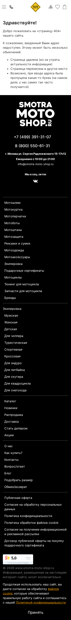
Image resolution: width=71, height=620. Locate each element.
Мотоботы (12, 223)
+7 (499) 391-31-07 (32, 137)
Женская (10, 322)
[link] (18, 560)
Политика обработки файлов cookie (31, 523)
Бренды (10, 298)
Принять (35, 612)
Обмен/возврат (15, 487)
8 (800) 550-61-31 (32, 145)
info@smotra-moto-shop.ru (35, 164)
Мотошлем (12, 203)
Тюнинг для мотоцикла (21, 284)
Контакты (11, 460)
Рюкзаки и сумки (17, 243)
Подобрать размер (18, 480)
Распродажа (13, 415)
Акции (9, 435)
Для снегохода (15, 390)
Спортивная (13, 349)
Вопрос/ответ (14, 466)
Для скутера (13, 376)
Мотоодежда (14, 250)
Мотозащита (13, 236)
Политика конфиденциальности (28, 516)
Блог (7, 473)
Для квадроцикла (17, 383)
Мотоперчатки (15, 216)
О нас (8, 446)
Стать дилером (15, 428)
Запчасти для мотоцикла (23, 291)
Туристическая (15, 343)
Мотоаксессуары (17, 257)
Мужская (11, 315)
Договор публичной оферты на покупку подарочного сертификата (34, 543)
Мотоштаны (13, 230)
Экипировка (13, 264)
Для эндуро (13, 363)
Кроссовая (12, 356)
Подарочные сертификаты (24, 270)
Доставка (11, 421)
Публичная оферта (18, 498)
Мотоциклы (13, 277)
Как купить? (13, 453)
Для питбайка (14, 370)
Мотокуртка (13, 209)
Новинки (10, 408)
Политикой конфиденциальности (41, 602)
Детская (10, 329)
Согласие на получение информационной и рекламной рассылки (35, 532)
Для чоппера (13, 336)
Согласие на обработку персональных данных (33, 507)
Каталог (10, 401)
